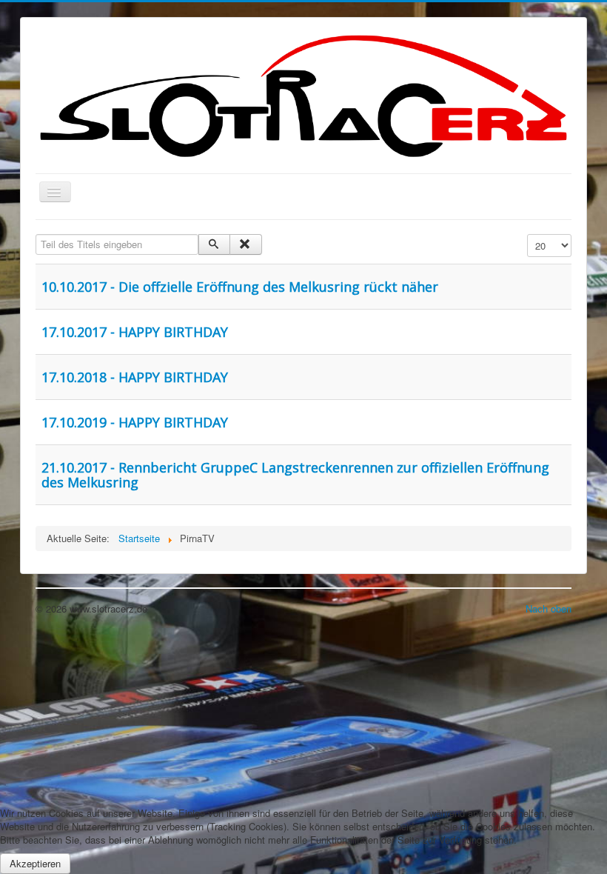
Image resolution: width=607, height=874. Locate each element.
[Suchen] (214, 244)
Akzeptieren (35, 863)
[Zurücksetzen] (245, 244)
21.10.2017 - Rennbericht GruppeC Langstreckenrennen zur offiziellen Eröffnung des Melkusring (295, 474)
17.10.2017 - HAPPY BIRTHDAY (134, 332)
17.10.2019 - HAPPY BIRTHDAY (134, 422)
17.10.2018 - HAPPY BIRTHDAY (134, 377)
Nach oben (548, 608)
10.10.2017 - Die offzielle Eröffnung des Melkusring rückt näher (239, 287)
